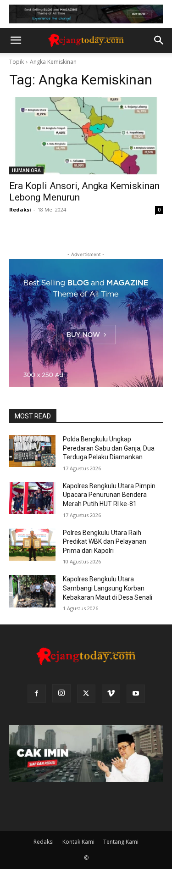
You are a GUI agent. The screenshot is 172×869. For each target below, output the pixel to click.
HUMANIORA (26, 170)
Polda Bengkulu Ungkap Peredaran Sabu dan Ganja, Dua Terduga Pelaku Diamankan (109, 448)
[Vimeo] (111, 694)
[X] (86, 694)
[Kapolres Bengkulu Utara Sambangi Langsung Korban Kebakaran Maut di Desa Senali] (32, 591)
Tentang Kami (121, 842)
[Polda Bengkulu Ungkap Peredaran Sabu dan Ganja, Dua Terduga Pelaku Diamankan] (32, 451)
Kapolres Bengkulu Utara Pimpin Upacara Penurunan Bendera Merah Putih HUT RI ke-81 (109, 494)
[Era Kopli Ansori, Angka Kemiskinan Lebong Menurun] (86, 135)
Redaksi (20, 209)
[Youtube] (136, 694)
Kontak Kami (78, 842)
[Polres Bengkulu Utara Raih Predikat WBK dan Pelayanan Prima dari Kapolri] (32, 545)
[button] (15, 40)
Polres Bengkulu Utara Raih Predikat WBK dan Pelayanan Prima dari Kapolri (104, 541)
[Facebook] (37, 694)
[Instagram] (61, 693)
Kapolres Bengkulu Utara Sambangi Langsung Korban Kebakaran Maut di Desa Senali (107, 588)
